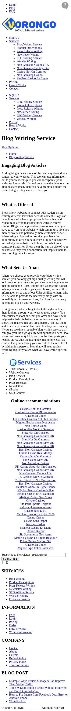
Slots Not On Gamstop (35, 432)
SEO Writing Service (29, 58)
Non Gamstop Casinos (35, 463)
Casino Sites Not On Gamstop (35, 429)
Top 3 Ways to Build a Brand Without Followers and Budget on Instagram (38, 689)
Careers (13, 655)
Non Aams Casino (36, 425)
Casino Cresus (35, 517)
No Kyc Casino (35, 524)
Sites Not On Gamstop (35, 439)
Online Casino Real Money (35, 453)
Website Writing (26, 61)
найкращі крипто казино (35, 507)
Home (12, 153)
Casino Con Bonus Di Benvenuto (35, 412)
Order (12, 625)
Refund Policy (17, 658)
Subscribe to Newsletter (16, 554)
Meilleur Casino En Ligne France (35, 487)
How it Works (17, 85)
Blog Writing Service (29, 44)
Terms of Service (19, 665)
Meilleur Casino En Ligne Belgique (35, 537)
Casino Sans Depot (35, 520)
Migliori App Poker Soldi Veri (36, 548)
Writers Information (20, 632)
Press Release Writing (30, 51)
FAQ (12, 11)
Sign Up (14, 37)
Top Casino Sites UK (35, 459)
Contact (13, 88)
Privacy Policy (18, 661)
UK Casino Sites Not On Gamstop (35, 466)
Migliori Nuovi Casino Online (36, 490)
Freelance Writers (19, 599)
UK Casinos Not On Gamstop (35, 476)
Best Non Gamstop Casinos (35, 449)
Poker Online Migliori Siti (35, 541)
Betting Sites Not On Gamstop (35, 493)
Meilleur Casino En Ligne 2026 (36, 514)
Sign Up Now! (10, 147)
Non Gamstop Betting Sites (33, 68)
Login (12, 4)
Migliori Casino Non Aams (35, 497)
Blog (12, 8)
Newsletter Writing (28, 54)
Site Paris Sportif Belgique (35, 503)
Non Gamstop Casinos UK (33, 64)
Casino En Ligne (35, 415)
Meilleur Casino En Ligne (32, 78)
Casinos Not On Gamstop (35, 408)
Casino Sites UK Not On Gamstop (35, 480)
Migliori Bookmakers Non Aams (35, 422)
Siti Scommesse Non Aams (35, 534)
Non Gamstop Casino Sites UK (35, 436)
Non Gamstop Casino (30, 75)
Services (14, 41)
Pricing (13, 81)
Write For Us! (17, 701)
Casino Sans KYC (35, 510)
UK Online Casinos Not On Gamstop (35, 419)
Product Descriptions (29, 47)
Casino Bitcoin (35, 531)
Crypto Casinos (35, 500)
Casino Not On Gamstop (31, 71)
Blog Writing (17, 578)
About (13, 651)
